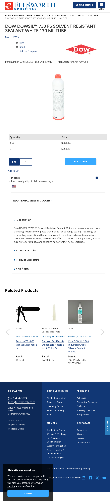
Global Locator (84, 442)
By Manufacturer (57, 15)
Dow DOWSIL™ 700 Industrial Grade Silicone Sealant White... (78, 346)
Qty (14, 162)
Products (41, 15)
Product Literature (27, 260)
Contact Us (82, 430)
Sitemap (86, 468)
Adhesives (81, 398)
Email (21, 47)
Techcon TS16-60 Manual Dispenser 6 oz (26, 345)
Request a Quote (54, 402)
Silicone (94, 15)
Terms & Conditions (55, 468)
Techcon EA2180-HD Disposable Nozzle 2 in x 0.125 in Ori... (53, 345)
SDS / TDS (22, 269)
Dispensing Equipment (87, 402)
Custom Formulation (56, 445)
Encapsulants (83, 414)
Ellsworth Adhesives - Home (18, 15)
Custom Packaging (55, 457)
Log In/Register (84, 5)
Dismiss (28, 493)
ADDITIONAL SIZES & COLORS (32, 200)
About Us (81, 434)
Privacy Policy (73, 468)
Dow (72, 15)
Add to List (13, 170)
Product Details (25, 250)
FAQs (49, 414)
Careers (80, 438)
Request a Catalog (55, 410)
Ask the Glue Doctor (56, 398)
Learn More (12, 36)
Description (23, 220)
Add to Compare (28, 51)
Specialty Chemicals (86, 410)
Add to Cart (80, 161)
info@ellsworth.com (21, 402)
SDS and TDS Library (56, 434)
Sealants (82, 15)
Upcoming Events (55, 406)
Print (21, 42)
